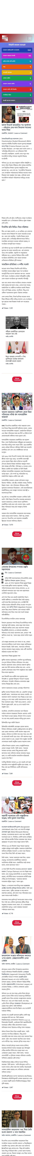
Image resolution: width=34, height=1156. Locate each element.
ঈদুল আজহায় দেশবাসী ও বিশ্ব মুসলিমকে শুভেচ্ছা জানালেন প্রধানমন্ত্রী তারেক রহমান (15, 359)
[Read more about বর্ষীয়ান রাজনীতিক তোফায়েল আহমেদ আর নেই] (17, 322)
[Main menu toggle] (30, 38)
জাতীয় (7, 336)
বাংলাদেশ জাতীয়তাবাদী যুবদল (11, 827)
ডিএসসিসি (5, 630)
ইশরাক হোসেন (15, 581)
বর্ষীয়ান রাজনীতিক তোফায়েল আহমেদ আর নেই (15, 332)
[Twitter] (2, 576)
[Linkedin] (2, 582)
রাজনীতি (4, 133)
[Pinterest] (2, 579)
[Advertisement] (17, 17)
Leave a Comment (20, 133)
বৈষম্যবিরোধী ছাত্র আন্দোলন (10, 139)
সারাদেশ (10, 133)
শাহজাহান (18, 1003)
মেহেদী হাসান (23, 977)
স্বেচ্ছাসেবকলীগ (11, 984)
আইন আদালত (6, 964)
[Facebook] (2, 574)
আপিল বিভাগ (13, 607)
